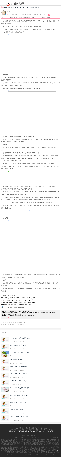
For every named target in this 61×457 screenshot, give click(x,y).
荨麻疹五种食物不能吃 (19, 454)
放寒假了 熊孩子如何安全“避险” (18, 366)
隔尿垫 (30, 452)
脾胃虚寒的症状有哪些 (9, 454)
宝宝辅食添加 (42, 451)
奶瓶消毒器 (45, 449)
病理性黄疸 (15, 440)
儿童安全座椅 (10, 437)
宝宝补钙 (33, 444)
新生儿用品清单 (22, 441)
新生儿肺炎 (6, 443)
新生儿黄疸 (21, 440)
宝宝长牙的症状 (51, 446)
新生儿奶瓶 (10, 450)
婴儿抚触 (47, 444)
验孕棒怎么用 (52, 452)
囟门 (11, 441)
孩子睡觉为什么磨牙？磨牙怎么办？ (19, 395)
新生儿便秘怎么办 (13, 449)
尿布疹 (6, 449)
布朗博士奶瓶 (43, 450)
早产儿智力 (32, 440)
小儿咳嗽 (46, 447)
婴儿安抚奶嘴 (35, 451)
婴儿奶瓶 (40, 449)
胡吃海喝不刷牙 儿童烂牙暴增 (18, 402)
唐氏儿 (36, 441)
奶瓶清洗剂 (4, 451)
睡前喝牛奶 (28, 442)
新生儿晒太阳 (48, 440)
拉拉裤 (34, 452)
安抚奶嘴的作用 (28, 451)
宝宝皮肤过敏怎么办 (10, 448)
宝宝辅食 (23, 442)
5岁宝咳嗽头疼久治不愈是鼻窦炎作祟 (20, 338)
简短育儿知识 (46, 437)
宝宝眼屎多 (6, 441)
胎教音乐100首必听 (41, 439)
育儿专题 (3, 437)
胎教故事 (55, 439)
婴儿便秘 (52, 444)
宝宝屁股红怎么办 (37, 448)
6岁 (42, 437)
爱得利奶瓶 (32, 450)
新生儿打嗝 (10, 439)
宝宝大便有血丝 (17, 446)
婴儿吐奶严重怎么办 (12, 444)
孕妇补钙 (43, 444)
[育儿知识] (30, 4)
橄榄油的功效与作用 (48, 454)
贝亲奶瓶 (35, 449)
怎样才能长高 (41, 447)
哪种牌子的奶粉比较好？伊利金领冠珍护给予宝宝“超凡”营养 (18, 300)
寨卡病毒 (48, 441)
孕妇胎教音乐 (49, 439)
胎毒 (33, 443)
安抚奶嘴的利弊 (10, 451)
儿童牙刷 (26, 452)
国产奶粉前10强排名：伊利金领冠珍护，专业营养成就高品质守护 (19, 302)
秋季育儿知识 (30, 437)
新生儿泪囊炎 (53, 441)
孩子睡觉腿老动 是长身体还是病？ (19, 345)
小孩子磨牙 (26, 447)
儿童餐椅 (8, 452)
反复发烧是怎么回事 (29, 454)
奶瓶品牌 (50, 449)
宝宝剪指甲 (24, 448)
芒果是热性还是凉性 (31, 439)
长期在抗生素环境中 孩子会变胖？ (19, 416)
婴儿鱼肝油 (24, 449)
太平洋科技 (28, 435)
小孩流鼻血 (6, 447)
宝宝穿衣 (28, 441)
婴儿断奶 (28, 444)
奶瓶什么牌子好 (50, 450)
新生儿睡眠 (49, 442)
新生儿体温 (26, 440)
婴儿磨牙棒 (13, 442)
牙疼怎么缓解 (23, 439)
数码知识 (33, 435)
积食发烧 (44, 448)
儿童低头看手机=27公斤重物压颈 (18, 373)
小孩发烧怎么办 (24, 446)
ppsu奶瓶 (5, 450)
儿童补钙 (38, 444)
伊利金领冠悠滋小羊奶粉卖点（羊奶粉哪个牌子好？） (16, 304)
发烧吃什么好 (38, 446)
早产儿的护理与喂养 (40, 440)
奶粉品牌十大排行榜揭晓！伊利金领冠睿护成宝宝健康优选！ (18, 298)
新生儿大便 (54, 440)
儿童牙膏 (21, 452)
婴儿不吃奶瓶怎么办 (18, 450)
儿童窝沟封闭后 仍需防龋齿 (17, 409)
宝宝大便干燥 (19, 443)
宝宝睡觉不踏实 (42, 442)
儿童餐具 (19, 449)
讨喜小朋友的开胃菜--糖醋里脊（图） (20, 352)
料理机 (12, 452)
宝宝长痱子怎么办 (50, 448)
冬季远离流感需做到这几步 (17, 359)
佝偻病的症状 (44, 446)
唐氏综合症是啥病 (27, 443)
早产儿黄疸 (9, 440)
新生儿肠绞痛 (42, 441)
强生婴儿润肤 (18, 448)
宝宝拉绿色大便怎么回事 (40, 443)
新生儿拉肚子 (53, 437)
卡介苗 (32, 441)
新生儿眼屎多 (16, 439)
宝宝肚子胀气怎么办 (8, 446)
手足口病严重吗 (33, 447)
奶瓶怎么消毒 (26, 450)
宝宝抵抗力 (31, 446)
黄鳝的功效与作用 (38, 454)
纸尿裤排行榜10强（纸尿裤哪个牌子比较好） (16, 322)
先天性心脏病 (13, 443)
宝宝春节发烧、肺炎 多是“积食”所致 (19, 388)
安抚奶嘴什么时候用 (19, 451)
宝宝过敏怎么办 (50, 443)
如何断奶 (18, 442)
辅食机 (47, 451)
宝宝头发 (30, 448)
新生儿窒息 (15, 441)
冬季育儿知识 (37, 437)
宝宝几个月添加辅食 (54, 451)
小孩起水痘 (51, 447)
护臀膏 (16, 452)
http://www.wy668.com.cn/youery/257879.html (13, 317)
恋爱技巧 (55, 454)
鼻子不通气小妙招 (21, 444)
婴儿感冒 (5, 444)
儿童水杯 (3, 452)
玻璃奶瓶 (30, 449)
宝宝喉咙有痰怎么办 (14, 447)
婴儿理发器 (7, 442)
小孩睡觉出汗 (35, 442)
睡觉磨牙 (21, 447)
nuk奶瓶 (38, 450)
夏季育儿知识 (24, 437)
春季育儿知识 (17, 437)
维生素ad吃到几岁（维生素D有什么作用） (15, 325)
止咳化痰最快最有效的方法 (42, 452)
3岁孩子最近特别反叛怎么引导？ (18, 381)
